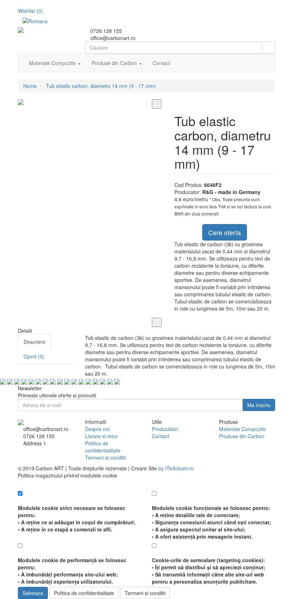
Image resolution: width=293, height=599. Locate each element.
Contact (161, 62)
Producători (165, 428)
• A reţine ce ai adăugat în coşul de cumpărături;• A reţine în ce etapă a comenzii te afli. (76, 518)
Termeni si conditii (105, 457)
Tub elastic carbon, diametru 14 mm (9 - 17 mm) (101, 85)
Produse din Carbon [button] (114, 62)
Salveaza (33, 592)
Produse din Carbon (241, 436)
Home (30, 85)
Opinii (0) (34, 356)
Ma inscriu (258, 405)
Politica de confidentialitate (102, 447)
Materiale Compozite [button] (53, 62)
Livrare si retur (101, 436)
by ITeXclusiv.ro (176, 468)
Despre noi (97, 428)
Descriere (34, 341)
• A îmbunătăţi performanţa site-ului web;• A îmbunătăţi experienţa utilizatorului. (72, 570)
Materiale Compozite (242, 428)
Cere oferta (224, 232)
